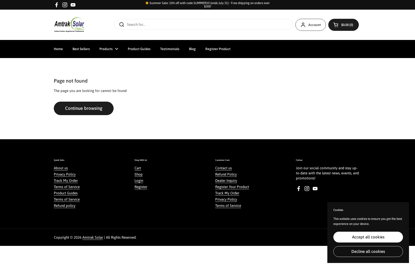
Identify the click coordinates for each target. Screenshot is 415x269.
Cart (137, 168)
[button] (343, 25)
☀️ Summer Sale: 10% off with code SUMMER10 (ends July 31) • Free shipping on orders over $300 (207, 4)
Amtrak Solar (92, 237)
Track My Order (66, 180)
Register (140, 187)
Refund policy (64, 205)
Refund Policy (226, 174)
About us (61, 168)
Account (314, 25)
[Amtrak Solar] (69, 25)
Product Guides (66, 193)
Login (138, 180)
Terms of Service (67, 187)
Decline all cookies (368, 251)
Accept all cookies (368, 237)
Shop (138, 174)
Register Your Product (232, 187)
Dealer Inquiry (226, 180)
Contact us (223, 168)
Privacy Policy (65, 174)
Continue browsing (83, 108)
